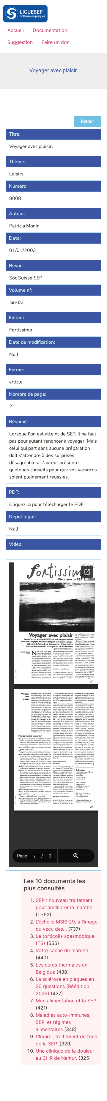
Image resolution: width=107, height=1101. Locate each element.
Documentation (50, 30)
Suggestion (20, 42)
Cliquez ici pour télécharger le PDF (46, 504)
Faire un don (56, 42)
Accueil (15, 30)
